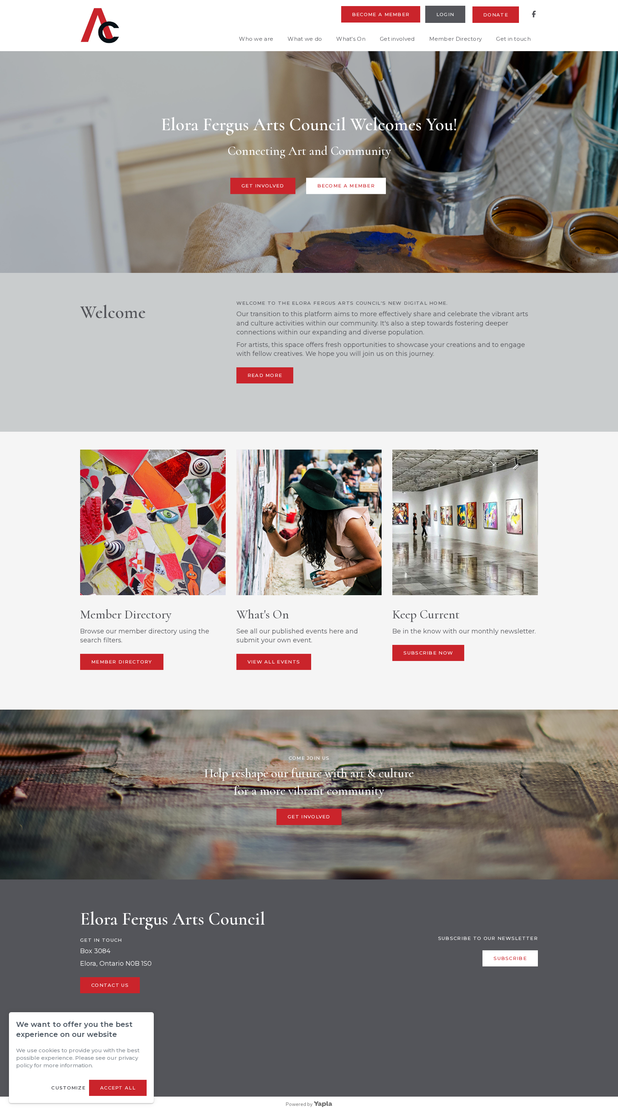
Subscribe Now (428, 653)
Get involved (397, 38)
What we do (305, 38)
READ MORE (265, 375)
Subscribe (510, 958)
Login (445, 14)
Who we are (256, 38)
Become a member (381, 14)
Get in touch (513, 38)
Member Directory (455, 38)
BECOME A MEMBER (346, 186)
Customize (68, 1088)
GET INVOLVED (262, 186)
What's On (351, 38)
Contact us (110, 985)
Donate (495, 15)
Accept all (118, 1088)
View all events (273, 662)
